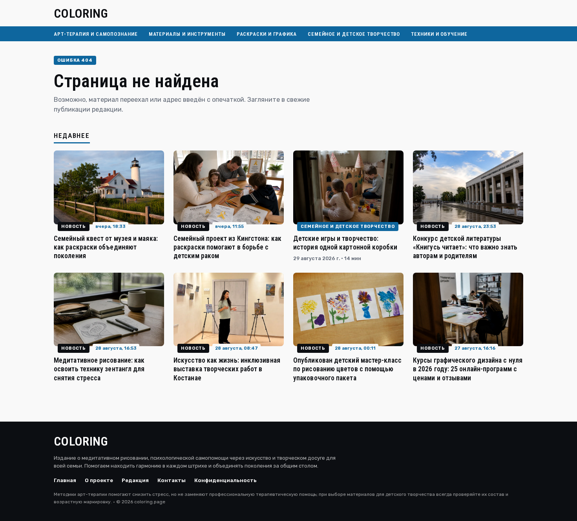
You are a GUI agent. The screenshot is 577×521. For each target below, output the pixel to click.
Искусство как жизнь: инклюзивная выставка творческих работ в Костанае (226, 369)
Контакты (171, 480)
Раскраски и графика (267, 34)
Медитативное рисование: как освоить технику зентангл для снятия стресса (99, 369)
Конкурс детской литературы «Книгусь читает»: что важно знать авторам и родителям (465, 247)
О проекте (99, 480)
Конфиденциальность (225, 480)
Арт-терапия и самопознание (96, 34)
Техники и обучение (439, 34)
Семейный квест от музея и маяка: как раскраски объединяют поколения (106, 247)
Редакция (135, 480)
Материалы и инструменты (187, 34)
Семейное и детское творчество (354, 34)
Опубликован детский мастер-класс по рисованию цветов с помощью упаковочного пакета (347, 369)
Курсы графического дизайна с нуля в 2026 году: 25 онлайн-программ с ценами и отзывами (467, 369)
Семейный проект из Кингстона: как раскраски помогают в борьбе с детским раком (227, 247)
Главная (65, 480)
